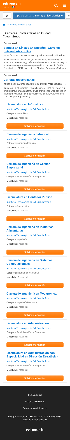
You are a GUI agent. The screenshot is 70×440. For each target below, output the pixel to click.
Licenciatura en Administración (27, 323)
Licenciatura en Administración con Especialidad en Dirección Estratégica (32, 354)
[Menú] (64, 5)
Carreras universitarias (19, 24)
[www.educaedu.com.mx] (35, 429)
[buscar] (56, 5)
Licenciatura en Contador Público (29, 197)
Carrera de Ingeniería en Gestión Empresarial (28, 165)
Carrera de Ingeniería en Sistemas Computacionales (29, 262)
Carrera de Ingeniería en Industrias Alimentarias (29, 228)
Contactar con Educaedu (35, 408)
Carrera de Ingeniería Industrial (27, 134)
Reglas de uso (35, 394)
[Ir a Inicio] (4, 24)
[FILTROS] (7, 16)
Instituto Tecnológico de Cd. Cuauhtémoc (28, 109)
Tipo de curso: (37, 15)
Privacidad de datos (35, 401)
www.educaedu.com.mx (35, 419)
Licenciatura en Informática (24, 104)
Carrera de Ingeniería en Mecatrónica (31, 293)
